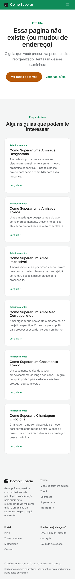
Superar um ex (48, 502)
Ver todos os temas (24, 77)
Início (7, 532)
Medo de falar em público (54, 485)
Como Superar (21, 5)
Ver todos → (47, 507)
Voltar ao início (56, 77)
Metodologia (11, 543)
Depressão (46, 496)
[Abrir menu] (67, 5)
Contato (8, 549)
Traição (44, 491)
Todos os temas (13, 538)
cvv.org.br (46, 538)
